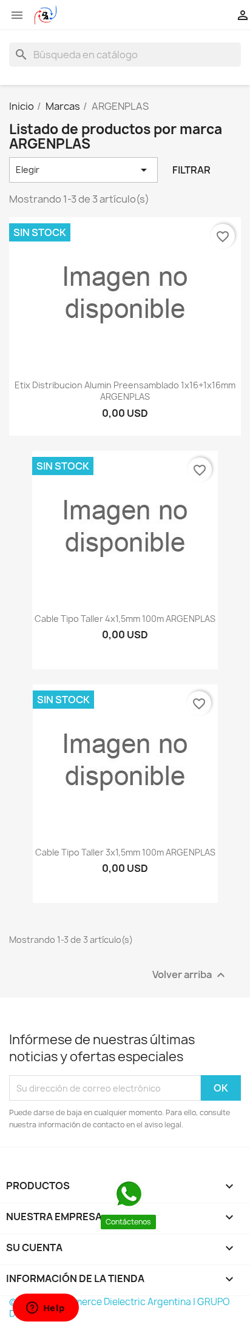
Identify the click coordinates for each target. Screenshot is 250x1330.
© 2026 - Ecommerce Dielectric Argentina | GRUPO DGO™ (119, 1307)
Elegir (83, 170)
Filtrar (191, 170)
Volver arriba (190, 975)
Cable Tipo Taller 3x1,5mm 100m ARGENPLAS (125, 852)
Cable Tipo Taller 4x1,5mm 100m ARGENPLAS (125, 618)
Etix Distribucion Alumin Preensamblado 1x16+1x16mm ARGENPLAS (125, 391)
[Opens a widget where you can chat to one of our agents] (45, 1309)
